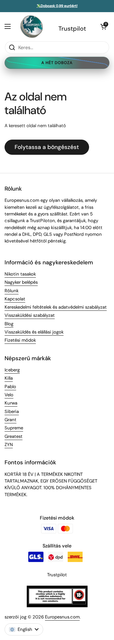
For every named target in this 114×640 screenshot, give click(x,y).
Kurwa (11, 403)
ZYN (9, 445)
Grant (10, 420)
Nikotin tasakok (20, 274)
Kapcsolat (15, 299)
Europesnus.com (62, 617)
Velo (9, 395)
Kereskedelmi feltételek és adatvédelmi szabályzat (56, 307)
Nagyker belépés (21, 282)
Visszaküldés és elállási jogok (34, 332)
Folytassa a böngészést (47, 147)
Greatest (13, 436)
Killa (9, 378)
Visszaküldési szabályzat (30, 315)
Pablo (10, 387)
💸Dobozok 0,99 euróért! (57, 6)
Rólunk (12, 291)
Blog (9, 324)
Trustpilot (72, 28)
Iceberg (12, 370)
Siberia (12, 411)
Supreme (14, 428)
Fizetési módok (20, 340)
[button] (103, 27)
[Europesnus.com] (31, 26)
